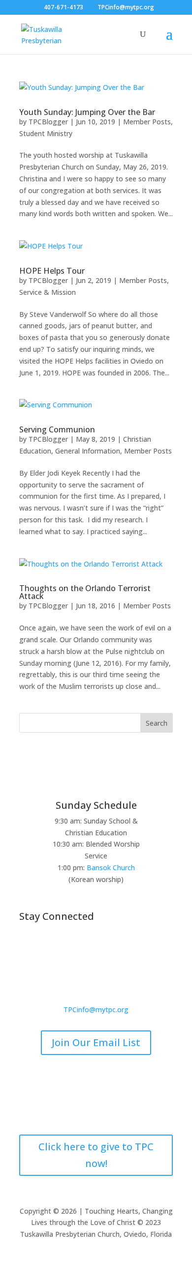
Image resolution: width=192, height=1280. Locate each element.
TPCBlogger (48, 121)
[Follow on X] (86, 949)
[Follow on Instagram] (106, 949)
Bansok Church (111, 867)
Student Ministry (45, 133)
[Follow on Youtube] (125, 949)
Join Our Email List (96, 1042)
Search (156, 723)
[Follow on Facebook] (66, 949)
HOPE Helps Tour (52, 270)
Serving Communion (57, 429)
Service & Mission (47, 292)
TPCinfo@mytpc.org (96, 1009)
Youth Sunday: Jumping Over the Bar (87, 112)
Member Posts (147, 121)
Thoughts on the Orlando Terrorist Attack (85, 592)
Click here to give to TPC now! (96, 1155)
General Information (87, 450)
